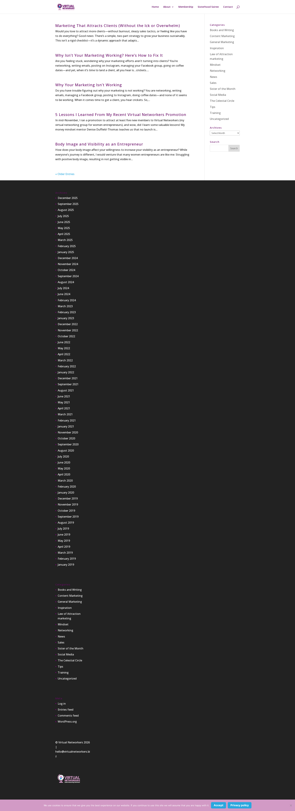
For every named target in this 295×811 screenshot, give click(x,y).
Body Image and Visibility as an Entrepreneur (99, 144)
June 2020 (64, 462)
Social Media (218, 95)
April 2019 (64, 547)
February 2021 (67, 420)
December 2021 (68, 378)
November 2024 (68, 264)
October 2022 (66, 336)
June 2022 (64, 342)
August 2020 (66, 450)
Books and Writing (222, 30)
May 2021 (64, 402)
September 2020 (68, 444)
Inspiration (217, 48)
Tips (212, 107)
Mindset (215, 65)
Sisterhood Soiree (208, 7)
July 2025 (63, 216)
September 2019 (68, 516)
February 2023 (67, 312)
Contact (228, 7)
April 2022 (64, 354)
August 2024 (66, 282)
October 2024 (66, 270)
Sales (213, 83)
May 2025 (64, 228)
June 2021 (64, 396)
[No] (290, 805)
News (213, 77)
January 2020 (66, 492)
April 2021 (64, 408)
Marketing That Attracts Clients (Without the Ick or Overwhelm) (117, 25)
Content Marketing (222, 36)
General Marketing (222, 42)
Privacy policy (239, 805)
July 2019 (63, 528)
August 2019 (66, 522)
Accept (218, 805)
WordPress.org (67, 721)
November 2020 (68, 432)
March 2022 (65, 360)
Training (215, 113)
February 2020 (67, 486)
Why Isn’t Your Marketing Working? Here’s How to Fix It (109, 55)
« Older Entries (64, 174)
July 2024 (63, 288)
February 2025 (67, 246)
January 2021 (66, 426)
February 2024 (67, 300)
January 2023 (66, 318)
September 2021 (68, 384)
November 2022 (68, 330)
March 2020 (65, 480)
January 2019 (66, 564)
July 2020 (63, 456)
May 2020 (64, 468)
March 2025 (65, 240)
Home (155, 7)
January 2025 (66, 252)
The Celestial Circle (222, 101)
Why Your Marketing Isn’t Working (88, 84)
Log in (62, 703)
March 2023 (65, 306)
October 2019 (66, 510)
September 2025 (68, 204)
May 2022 (64, 348)
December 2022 (68, 324)
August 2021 (66, 390)
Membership (185, 7)
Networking (217, 71)
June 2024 (64, 294)
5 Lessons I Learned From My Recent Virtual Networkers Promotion (120, 114)
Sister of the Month (222, 89)
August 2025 (66, 210)
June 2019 (64, 534)
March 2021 (65, 414)
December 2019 (68, 498)
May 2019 (64, 541)
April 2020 (64, 474)
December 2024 (68, 258)
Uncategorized (219, 119)
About (167, 7)
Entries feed (65, 709)
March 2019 (65, 552)
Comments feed (68, 715)
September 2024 (68, 276)
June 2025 (64, 222)
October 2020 (66, 438)
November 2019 (68, 504)
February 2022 (67, 366)
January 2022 (66, 372)
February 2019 (67, 558)
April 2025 (64, 234)
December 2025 (68, 198)
